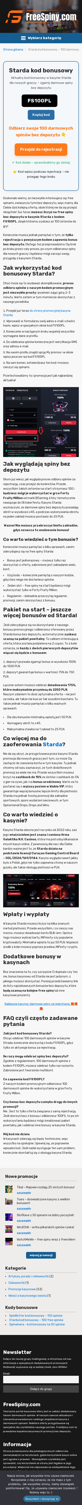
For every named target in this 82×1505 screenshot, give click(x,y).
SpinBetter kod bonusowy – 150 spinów (35, 1315)
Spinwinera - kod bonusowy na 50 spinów (37, 1324)
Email (6, 1373)
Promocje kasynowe (22, 1289)
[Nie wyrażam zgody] (77, 1488)
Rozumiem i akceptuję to (42, 1498)
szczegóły (24, 1192)
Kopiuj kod (41, 115)
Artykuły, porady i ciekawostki (28, 1276)
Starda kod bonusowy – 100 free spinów (36, 1320)
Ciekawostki (16, 1283)
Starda (52, 744)
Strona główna (13, 49)
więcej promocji (41, 1255)
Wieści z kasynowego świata (27, 1296)
